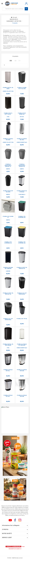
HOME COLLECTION (8, 91)
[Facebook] (15, 520)
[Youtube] (10, 520)
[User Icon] (26, 3)
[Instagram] (20, 520)
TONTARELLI (21, 194)
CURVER (8, 271)
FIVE (8, 116)
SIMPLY (8, 168)
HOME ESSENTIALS (22, 142)
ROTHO (22, 116)
